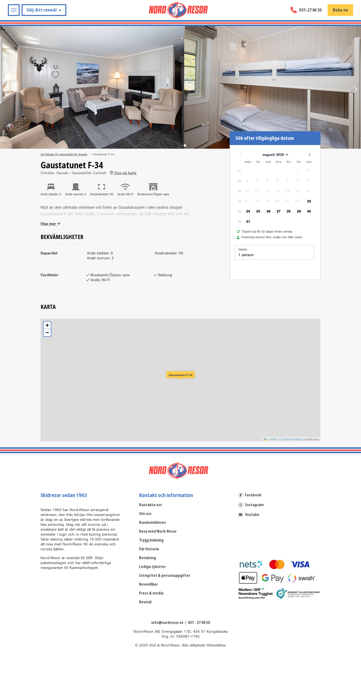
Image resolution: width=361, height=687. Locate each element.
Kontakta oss (150, 505)
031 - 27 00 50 (199, 622)
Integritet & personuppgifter (164, 575)
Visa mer (49, 223)
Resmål (145, 602)
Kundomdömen (152, 522)
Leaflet (272, 439)
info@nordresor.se (167, 622)
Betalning (147, 558)
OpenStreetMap (292, 439)
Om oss (145, 513)
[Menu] (14, 10)
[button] (6, 90)
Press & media (151, 593)
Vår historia (149, 549)
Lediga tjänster (152, 566)
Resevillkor (148, 584)
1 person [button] (246, 255)
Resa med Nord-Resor (158, 531)
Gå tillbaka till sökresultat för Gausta (64, 154)
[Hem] (178, 10)
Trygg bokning (151, 540)
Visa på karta (124, 173)
